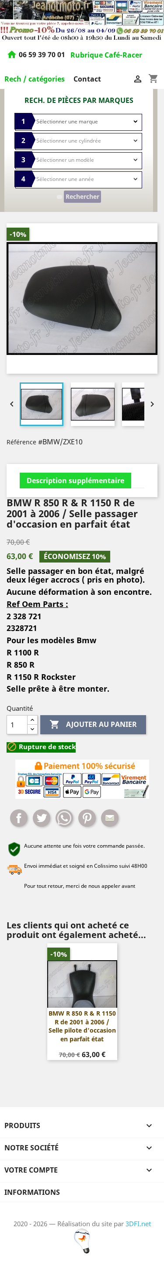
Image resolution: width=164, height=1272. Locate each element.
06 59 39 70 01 (43, 55)
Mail (110, 818)
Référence (21, 442)
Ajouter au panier (93, 724)
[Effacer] (59, 197)
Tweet (41, 818)
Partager (19, 818)
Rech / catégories (34, 79)
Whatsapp (64, 818)
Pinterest (87, 818)
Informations (32, 1192)
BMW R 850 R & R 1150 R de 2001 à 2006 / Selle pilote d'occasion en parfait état (82, 1026)
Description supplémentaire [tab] (75, 480)
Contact (87, 79)
